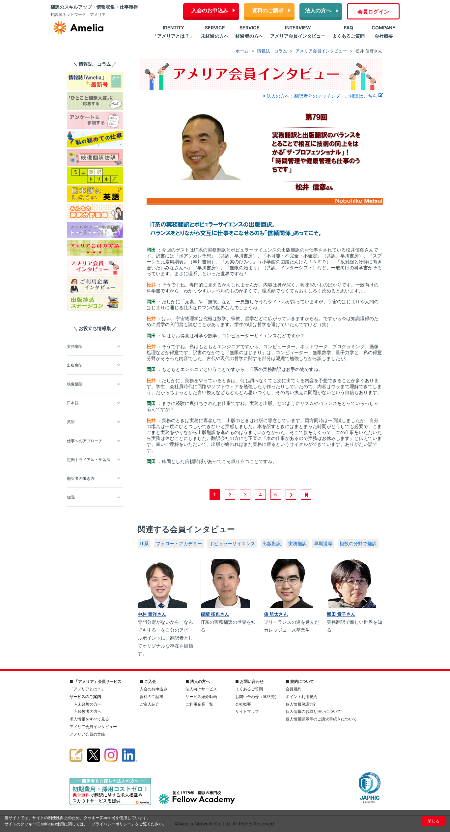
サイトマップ (247, 711)
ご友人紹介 (149, 704)
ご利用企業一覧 (199, 704)
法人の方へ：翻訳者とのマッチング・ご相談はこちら (322, 96)
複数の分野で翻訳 (358, 543)
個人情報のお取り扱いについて (313, 711)
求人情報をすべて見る (89, 718)
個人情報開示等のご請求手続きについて (321, 718)
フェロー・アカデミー (179, 543)
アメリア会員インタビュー (93, 726)
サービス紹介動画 (201, 696)
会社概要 (243, 704)
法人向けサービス (201, 688)
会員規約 (293, 688)
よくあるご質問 (249, 688)
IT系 (144, 543)
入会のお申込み (209, 10)
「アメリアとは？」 (87, 688)
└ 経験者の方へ (87, 711)
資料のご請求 (268, 10)
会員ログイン (373, 11)
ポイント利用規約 (301, 696)
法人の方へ (318, 10)
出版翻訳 (272, 543)
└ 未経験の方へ (87, 704)
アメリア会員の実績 (87, 734)
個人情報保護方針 (301, 704)
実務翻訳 (297, 543)
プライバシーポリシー (111, 823)
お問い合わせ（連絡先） (257, 696)
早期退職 (323, 543)
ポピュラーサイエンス (232, 543)
